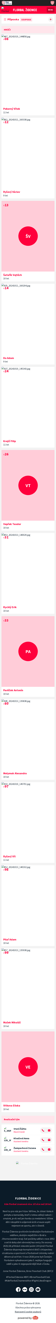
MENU (50, 10)
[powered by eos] (28, 1317)
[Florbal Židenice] (25, 10)
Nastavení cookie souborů (28, 1311)
